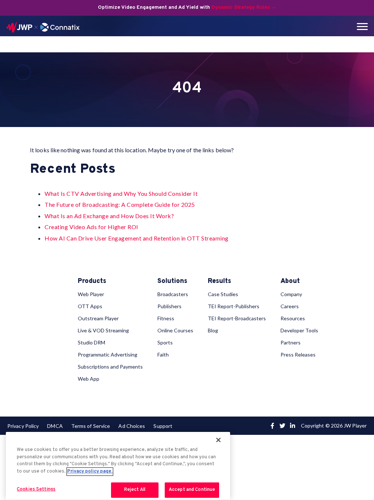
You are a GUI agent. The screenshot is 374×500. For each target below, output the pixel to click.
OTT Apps (90, 306)
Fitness (165, 318)
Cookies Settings (36, 489)
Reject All (134, 490)
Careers (289, 306)
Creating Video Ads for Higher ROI (91, 226)
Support (162, 426)
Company (291, 294)
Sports (165, 342)
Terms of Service (90, 426)
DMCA (54, 426)
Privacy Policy (23, 426)
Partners (290, 342)
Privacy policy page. (89, 471)
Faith (163, 354)
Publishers (169, 306)
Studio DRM (91, 342)
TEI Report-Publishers (233, 306)
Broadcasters (172, 294)
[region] (118, 466)
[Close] (218, 440)
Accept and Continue (192, 490)
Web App (88, 379)
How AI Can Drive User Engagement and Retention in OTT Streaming (137, 238)
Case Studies (223, 294)
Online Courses (175, 330)
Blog (213, 330)
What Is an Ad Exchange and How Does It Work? (109, 215)
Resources (292, 318)
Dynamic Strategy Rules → (243, 7)
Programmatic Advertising (107, 354)
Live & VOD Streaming (103, 330)
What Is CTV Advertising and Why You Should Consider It (121, 193)
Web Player (91, 294)
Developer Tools (299, 330)
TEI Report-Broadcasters (237, 318)
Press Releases (298, 354)
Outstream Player (98, 318)
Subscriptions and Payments (110, 366)
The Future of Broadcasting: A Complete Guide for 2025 (120, 204)
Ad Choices (131, 426)
